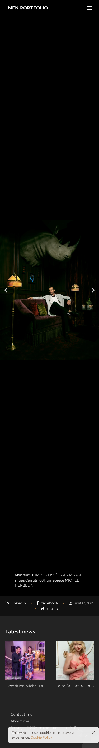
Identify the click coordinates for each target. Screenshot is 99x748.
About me (20, 721)
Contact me (21, 714)
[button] (6, 290)
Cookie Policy (41, 737)
